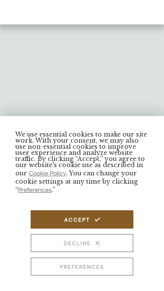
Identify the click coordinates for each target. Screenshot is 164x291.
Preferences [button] (35, 189)
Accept (77, 219)
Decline (77, 243)
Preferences (82, 267)
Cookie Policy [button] (47, 173)
